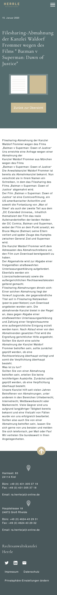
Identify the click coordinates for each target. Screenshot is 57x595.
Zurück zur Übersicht (28, 108)
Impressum (12, 571)
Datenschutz (31, 571)
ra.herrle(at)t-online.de (25, 494)
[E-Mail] (24, 562)
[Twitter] (6, 562)
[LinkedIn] (15, 562)
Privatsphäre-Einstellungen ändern (27, 580)
